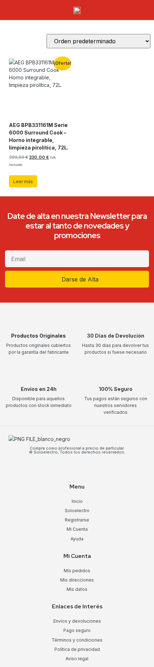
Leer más (23, 181)
